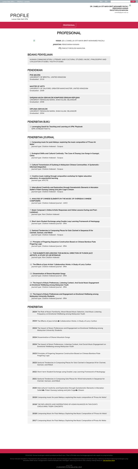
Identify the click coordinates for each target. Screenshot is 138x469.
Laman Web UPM (8, 1)
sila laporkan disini (109, 460)
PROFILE (20, 1)
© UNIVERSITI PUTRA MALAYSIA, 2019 (69, 467)
